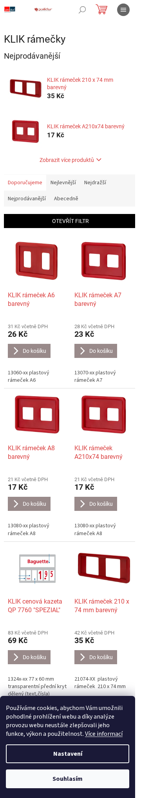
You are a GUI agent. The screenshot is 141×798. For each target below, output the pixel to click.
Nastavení (67, 753)
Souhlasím (67, 779)
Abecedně (66, 199)
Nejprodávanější (27, 199)
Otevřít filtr (70, 221)
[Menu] (123, 10)
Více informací (104, 734)
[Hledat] (82, 10)
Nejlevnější (63, 183)
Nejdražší (95, 183)
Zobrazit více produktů (67, 160)
